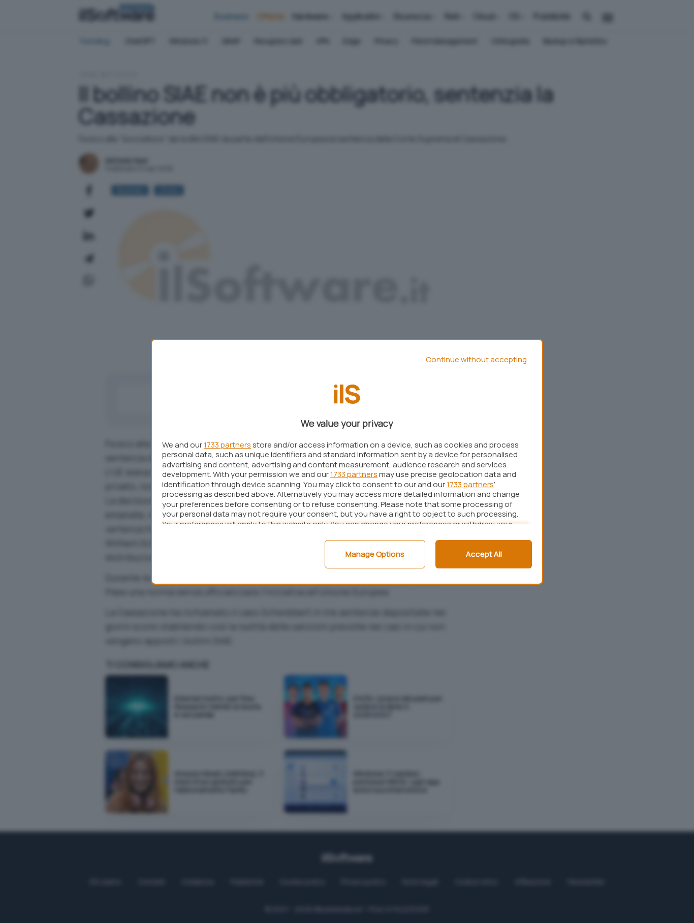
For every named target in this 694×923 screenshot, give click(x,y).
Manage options (374, 554)
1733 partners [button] (227, 444)
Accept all (484, 554)
